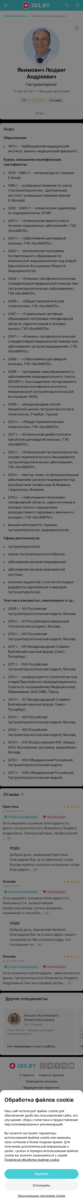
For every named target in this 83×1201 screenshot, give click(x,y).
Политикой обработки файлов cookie (31, 1160)
